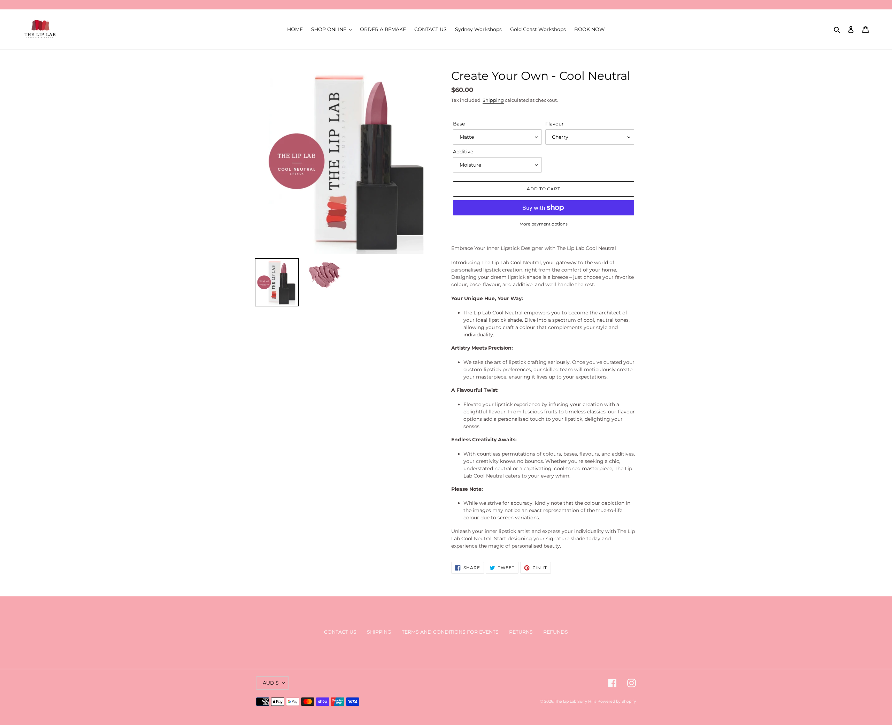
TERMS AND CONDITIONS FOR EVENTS (450, 632)
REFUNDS (555, 632)
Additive (463, 151)
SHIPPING (379, 632)
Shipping (493, 100)
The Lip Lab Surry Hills (575, 701)
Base (459, 124)
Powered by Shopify (617, 701)
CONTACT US (340, 632)
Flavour (554, 124)
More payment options (544, 224)
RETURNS (521, 632)
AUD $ (271, 683)
